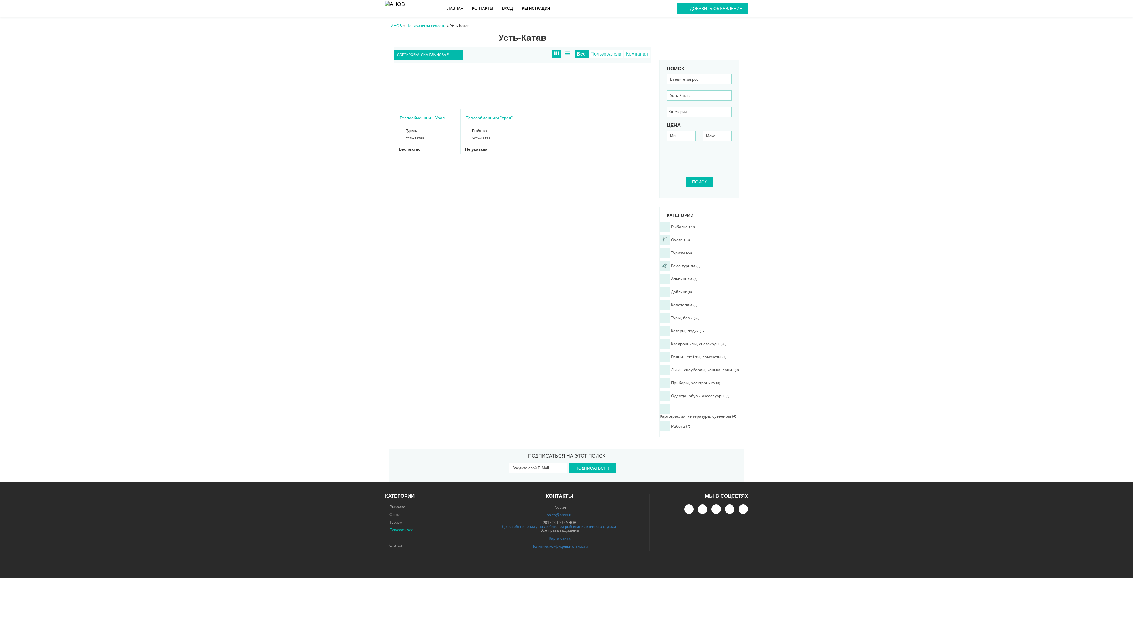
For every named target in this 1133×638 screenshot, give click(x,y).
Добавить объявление (716, 8)
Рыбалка (397, 507)
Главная (454, 8)
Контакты (482, 8)
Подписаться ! (592, 468)
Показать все (401, 530)
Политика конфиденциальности (559, 546)
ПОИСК (699, 182)
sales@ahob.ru (559, 515)
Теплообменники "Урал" (423, 118)
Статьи (395, 545)
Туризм (395, 522)
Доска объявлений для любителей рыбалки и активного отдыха (559, 526)
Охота (394, 514)
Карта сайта (559, 538)
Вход (507, 8)
